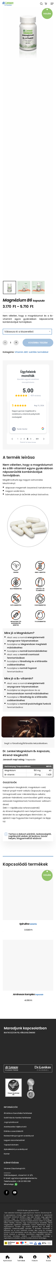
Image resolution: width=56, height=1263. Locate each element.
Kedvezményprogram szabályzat (19, 1135)
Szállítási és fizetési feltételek (17, 1117)
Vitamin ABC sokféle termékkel (31, 352)
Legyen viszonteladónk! (14, 1140)
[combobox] (27, 332)
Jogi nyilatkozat (11, 1122)
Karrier (7, 1153)
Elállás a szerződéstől (13, 1131)
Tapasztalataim (11, 1144)
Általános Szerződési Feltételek (18, 1113)
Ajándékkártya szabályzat (16, 1149)
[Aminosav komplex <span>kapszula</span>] (28, 965)
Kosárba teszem (37, 342)
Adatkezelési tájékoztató (15, 1126)
